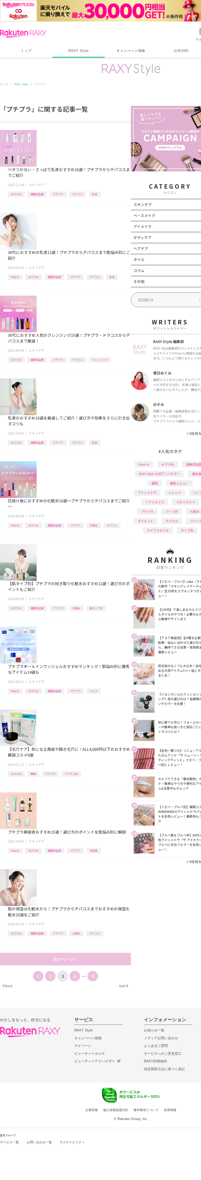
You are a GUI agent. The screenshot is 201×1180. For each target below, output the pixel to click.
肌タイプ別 (96, 608)
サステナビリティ (72, 1142)
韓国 (33, 774)
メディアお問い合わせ (161, 1038)
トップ (26, 51)
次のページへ (65, 959)
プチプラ (58, 194)
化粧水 (94, 525)
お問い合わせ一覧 (39, 1142)
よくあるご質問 (156, 1046)
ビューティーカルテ (89, 1054)
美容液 (94, 850)
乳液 (94, 194)
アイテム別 (71, 774)
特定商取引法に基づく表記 (164, 1069)
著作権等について (146, 1110)
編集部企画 (37, 194)
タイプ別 (187, 530)
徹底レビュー (179, 483)
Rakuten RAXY (23, 33)
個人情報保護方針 (115, 1110)
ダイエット (145, 521)
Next (124, 985)
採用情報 (170, 1110)
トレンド (175, 492)
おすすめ (16, 194)
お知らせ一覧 (154, 1030)
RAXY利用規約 (155, 1061)
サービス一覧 (9, 1142)
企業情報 (91, 1110)
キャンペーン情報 (130, 51)
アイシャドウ (147, 492)
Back (7, 985)
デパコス (77, 194)
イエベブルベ (185, 502)
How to (15, 277)
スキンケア (36, 184)
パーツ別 (171, 511)
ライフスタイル (158, 530)
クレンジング (100, 360)
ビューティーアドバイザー (94, 1061)
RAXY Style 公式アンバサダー (159, 473)
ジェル (94, 691)
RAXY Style (78, 51)
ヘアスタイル (154, 502)
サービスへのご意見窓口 (162, 1054)
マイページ (82, 1046)
